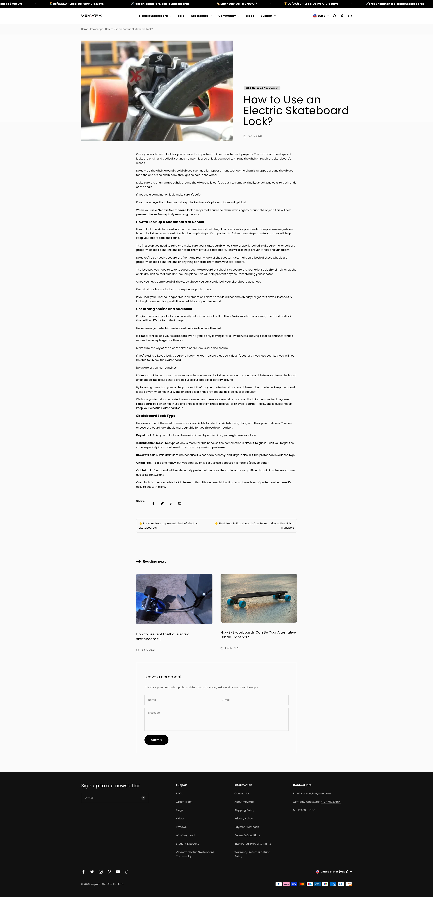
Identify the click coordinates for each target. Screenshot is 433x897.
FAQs (179, 793)
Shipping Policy (244, 810)
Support (266, 16)
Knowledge (96, 29)
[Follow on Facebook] (83, 871)
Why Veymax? (185, 835)
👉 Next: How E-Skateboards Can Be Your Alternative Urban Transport (254, 526)
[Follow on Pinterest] (109, 871)
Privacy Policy (217, 687)
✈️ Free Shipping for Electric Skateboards (160, 4)
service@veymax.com (316, 793)
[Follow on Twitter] (92, 871)
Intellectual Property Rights (252, 844)
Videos (180, 818)
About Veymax (244, 802)
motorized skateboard (229, 387)
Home (84, 29)
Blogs (250, 16)
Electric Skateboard (153, 16)
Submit (156, 740)
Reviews (181, 827)
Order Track (184, 802)
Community (227, 16)
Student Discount (187, 844)
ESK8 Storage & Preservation (262, 88)
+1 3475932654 (331, 802)
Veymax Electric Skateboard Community (195, 854)
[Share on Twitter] (162, 503)
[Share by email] (179, 503)
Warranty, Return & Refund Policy (252, 854)
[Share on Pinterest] (171, 503)
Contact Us (241, 793)
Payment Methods (246, 827)
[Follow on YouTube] (118, 871)
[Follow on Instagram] (100, 871)
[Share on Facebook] (153, 503)
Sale (181, 16)
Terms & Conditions (247, 835)
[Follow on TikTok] (126, 871)
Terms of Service (241, 687)
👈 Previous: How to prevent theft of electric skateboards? (168, 526)
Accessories (199, 16)
